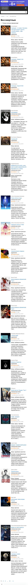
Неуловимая (14, 112)
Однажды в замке (15, 554)
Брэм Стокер (14, 443)
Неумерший (14, 139)
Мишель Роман (14, 360)
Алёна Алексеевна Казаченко (17, 196)
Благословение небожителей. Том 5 (18, 280)
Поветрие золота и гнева (17, 224)
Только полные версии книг (10, 23)
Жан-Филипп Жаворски (16, 137)
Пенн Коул (13, 249)
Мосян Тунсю (14, 277)
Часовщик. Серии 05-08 (17, 85)
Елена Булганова (15, 415)
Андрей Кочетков (15, 163)
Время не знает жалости (17, 527)
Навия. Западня (15, 416)
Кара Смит (13, 497)
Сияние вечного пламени (17, 251)
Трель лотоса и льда (16, 198)
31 (9, 581)
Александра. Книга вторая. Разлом (18, 500)
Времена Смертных (16, 362)
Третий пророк (15, 471)
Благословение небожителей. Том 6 (18, 308)
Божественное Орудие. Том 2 (18, 390)
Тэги (7, 16)
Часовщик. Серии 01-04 (17, 59)
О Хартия (13, 388)
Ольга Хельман (14, 110)
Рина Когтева (14, 552)
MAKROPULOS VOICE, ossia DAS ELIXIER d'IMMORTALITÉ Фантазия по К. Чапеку (18, 167)
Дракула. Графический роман (18, 445)
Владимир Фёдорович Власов (17, 333)
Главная (2, 16)
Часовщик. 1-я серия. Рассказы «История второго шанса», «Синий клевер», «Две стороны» (19, 30)
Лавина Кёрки (14, 469)
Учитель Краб (14, 335)
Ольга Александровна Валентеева (18, 525)
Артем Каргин (14, 26)
